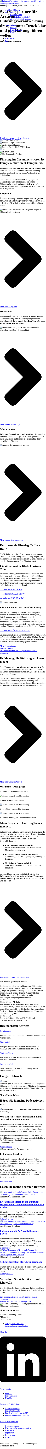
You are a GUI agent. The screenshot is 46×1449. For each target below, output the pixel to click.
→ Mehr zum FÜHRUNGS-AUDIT (15, 630)
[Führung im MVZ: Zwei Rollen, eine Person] (23, 1224)
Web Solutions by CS (21, 1446)
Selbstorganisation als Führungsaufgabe (21, 1262)
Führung (13, 27)
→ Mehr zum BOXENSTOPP (12, 594)
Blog (7, 40)
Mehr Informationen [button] (8, 646)
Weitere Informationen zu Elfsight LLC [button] (16, 1301)
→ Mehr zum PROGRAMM (12, 598)
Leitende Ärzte (16, 15)
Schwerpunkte (11, 25)
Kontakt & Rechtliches (9, 1421)
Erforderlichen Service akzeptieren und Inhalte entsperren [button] (18, 652)
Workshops (9, 12)
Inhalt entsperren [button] (6, 648)
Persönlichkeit (16, 30)
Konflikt (13, 32)
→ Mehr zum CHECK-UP (11, 589)
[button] (23, 6)
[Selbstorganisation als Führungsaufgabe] (23, 1255)
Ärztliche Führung (12, 10)
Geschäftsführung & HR (20, 17)
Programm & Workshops (10, 1404)
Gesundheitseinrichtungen (20, 19)
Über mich (9, 38)
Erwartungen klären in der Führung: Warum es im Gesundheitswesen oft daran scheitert (22, 1204)
